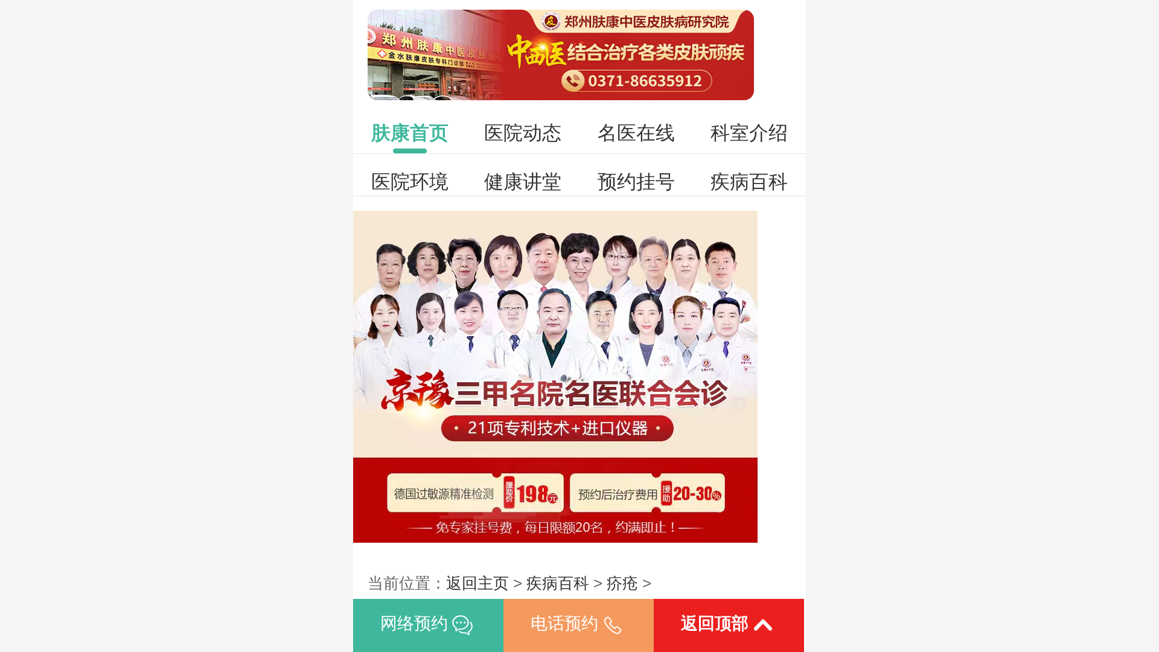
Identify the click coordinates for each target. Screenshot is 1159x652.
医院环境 (410, 182)
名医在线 (636, 133)
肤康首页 (410, 133)
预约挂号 (636, 182)
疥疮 (622, 583)
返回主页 (477, 583)
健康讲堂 (522, 182)
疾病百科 (749, 182)
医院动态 (522, 133)
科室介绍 (749, 133)
